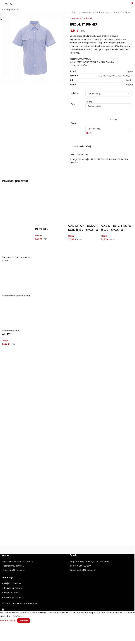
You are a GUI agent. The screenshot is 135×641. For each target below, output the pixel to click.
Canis (71, 235)
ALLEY (6, 334)
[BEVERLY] (51, 201)
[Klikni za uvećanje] (7, 78)
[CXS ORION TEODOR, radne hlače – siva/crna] (84, 201)
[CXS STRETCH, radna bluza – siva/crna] (117, 201)
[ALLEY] (18, 201)
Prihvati (24, 620)
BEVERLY (41, 229)
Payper (5, 340)
